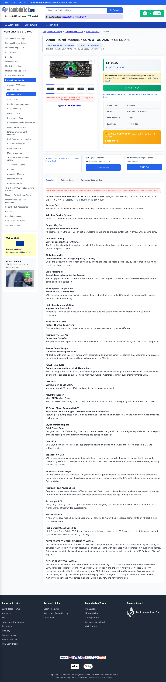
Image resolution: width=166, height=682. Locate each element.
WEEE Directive (9, 639)
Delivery (6, 630)
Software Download (95, 622)
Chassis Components (14, 216)
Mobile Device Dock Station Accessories (17, 201)
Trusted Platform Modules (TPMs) (18, 158)
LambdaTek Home (11, 609)
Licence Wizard (92, 613)
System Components (14, 80)
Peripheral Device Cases (15, 43)
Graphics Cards (14, 94)
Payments (7, 626)
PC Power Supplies (15, 183)
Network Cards (13, 113)
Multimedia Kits (11, 61)
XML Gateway (92, 626)
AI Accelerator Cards (16, 165)
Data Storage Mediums (15, 221)
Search (116, 10)
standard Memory (14, 179)
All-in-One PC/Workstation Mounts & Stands (19, 189)
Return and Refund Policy (56, 613)
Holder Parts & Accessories (16, 207)
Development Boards (16, 118)
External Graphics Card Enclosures (17, 133)
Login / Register (51, 609)
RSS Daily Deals (10, 643)
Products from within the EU (74, 17)
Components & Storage (15, 38)
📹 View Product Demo (70, 105)
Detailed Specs (67, 180)
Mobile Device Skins (13, 66)
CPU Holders (10, 52)
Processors (12, 169)
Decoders (9, 57)
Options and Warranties (91, 180)
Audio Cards (12, 99)
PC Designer (91, 609)
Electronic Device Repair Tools (18, 195)
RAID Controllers (14, 109)
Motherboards (13, 90)
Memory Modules (14, 153)
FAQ (4, 617)
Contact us (49, 617)
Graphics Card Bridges (16, 127)
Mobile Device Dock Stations (17, 71)
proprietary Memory (15, 174)
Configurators (92, 617)
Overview (50, 180)
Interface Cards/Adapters (18, 104)
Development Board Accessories (21, 123)
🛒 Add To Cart (132, 88)
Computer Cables (12, 225)
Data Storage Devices (14, 75)
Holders (8, 211)
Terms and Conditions (13, 622)
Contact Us (103, 167)
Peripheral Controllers (16, 144)
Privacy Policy (9, 635)
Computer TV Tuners (16, 85)
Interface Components (14, 48)
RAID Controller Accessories (19, 139)
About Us (6, 613)
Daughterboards (14, 148)
